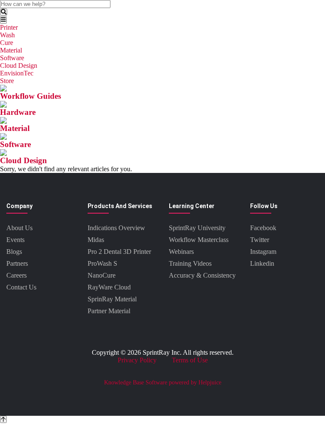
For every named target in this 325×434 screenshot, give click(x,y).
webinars (181, 251)
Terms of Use (190, 360)
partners (17, 263)
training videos (190, 263)
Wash (7, 35)
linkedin (262, 263)
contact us (21, 287)
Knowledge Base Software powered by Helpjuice (162, 382)
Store (7, 80)
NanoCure (102, 275)
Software (12, 57)
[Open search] (3, 12)
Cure (6, 42)
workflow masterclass (199, 239)
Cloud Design (18, 65)
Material (11, 50)
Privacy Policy (137, 360)
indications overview (116, 227)
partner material (109, 310)
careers (16, 275)
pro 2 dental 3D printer (119, 251)
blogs (14, 251)
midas (96, 239)
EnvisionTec (16, 73)
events (15, 239)
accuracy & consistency (202, 275)
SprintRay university (197, 227)
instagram (263, 251)
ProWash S (102, 263)
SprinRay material (112, 299)
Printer (9, 27)
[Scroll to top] (3, 419)
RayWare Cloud (109, 287)
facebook (263, 227)
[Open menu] (3, 19)
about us (19, 227)
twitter (259, 239)
